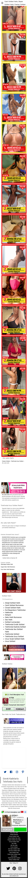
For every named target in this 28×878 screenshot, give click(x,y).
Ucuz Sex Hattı (14, 832)
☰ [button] (2, 3)
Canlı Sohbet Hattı (14, 852)
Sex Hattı (14, 843)
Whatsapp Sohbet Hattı (7, 564)
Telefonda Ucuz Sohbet (17, 461)
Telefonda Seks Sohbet (14, 858)
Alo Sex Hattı (14, 845)
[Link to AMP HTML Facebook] (11, 772)
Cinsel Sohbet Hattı (14, 836)
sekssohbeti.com (14, 876)
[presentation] (23, 678)
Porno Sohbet (14, 847)
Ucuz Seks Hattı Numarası (7, 569)
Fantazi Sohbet (6, 461)
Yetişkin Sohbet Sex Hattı (14, 840)
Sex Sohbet (14, 856)
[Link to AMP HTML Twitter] (5, 772)
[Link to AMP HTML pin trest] (23, 772)
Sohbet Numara (14, 834)
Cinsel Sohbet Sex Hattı (14, 838)
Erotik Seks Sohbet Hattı (14, 854)
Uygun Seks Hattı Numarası (8, 567)
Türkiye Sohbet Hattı (14, 859)
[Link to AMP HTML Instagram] (17, 772)
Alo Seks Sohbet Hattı (14, 849)
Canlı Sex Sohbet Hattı (14, 850)
